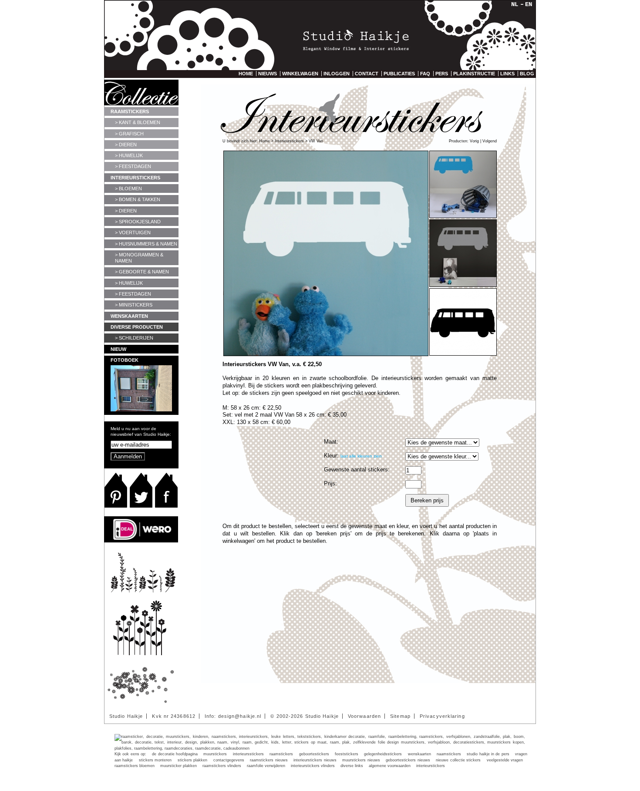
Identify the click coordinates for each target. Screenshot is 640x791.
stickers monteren (155, 760)
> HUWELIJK (129, 155)
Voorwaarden (364, 716)
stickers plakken (192, 760)
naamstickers (449, 754)
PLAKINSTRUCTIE (474, 73)
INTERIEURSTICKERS (135, 177)
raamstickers (281, 754)
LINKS (507, 73)
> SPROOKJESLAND (138, 221)
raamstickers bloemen (135, 766)
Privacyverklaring (442, 716)
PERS (441, 73)
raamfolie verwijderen (266, 766)
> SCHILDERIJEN (134, 337)
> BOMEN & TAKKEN (137, 199)
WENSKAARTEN (129, 316)
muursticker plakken (178, 766)
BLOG (527, 73)
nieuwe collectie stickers (458, 760)
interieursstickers (248, 754)
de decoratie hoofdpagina (175, 754)
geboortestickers (314, 754)
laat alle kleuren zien (361, 456)
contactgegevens (228, 760)
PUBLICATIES (399, 73)
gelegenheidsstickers (383, 754)
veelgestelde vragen (505, 760)
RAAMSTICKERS (130, 111)
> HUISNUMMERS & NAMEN (146, 243)
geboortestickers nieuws (408, 760)
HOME (246, 73)
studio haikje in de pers (488, 754)
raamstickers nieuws (268, 760)
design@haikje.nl (240, 716)
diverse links (351, 766)
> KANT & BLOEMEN (137, 122)
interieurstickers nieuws (314, 760)
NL (514, 4)
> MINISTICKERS (133, 304)
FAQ (425, 73)
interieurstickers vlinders (313, 766)
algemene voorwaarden (390, 766)
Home (264, 141)
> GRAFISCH (129, 133)
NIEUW (118, 349)
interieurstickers (430, 766)
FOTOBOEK (124, 360)
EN (528, 4)
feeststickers (346, 754)
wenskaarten (419, 754)
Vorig (474, 141)
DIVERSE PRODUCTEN (137, 327)
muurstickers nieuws (361, 760)
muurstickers (215, 754)
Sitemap (400, 716)
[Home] (320, 39)
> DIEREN (126, 144)
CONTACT (366, 73)
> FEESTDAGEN (133, 166)
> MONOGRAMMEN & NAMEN (139, 257)
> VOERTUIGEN (133, 232)
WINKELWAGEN (300, 73)
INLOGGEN (336, 73)
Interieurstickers (289, 141)
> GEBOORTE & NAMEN (142, 271)
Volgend (489, 141)
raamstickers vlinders (221, 766)
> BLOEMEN (128, 188)
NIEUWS (267, 73)
